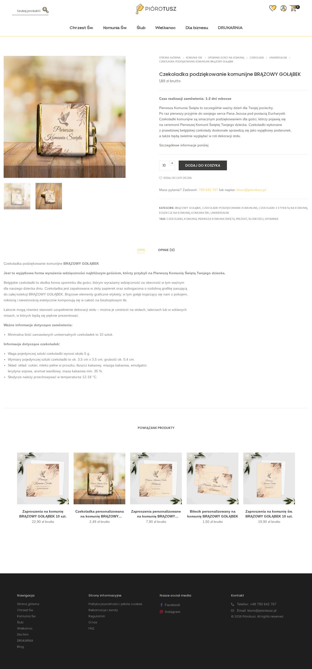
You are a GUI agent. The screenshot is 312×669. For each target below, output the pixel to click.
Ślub (20, 622)
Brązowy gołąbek (188, 208)
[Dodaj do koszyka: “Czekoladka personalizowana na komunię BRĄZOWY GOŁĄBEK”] (99, 500)
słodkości (255, 219)
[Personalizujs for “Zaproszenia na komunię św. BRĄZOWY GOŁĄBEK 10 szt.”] (269, 500)
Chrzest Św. (25, 610)
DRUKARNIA (25, 641)
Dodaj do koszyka (202, 165)
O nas (92, 622)
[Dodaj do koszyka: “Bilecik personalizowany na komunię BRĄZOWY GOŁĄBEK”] (212, 500)
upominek (272, 219)
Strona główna (170, 58)
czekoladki (174, 219)
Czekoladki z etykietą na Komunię (283, 208)
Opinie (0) (166, 250)
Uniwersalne (278, 58)
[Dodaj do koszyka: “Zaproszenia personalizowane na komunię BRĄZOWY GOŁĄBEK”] (156, 500)
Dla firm (23, 634)
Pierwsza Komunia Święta (216, 219)
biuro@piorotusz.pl (251, 190)
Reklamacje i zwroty (103, 610)
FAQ (91, 628)
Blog (20, 647)
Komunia (190, 219)
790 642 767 (208, 190)
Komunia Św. (194, 58)
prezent (241, 219)
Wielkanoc (25, 628)
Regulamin (96, 616)
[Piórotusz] (156, 12)
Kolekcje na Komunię (174, 213)
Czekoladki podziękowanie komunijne (229, 208)
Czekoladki (257, 58)
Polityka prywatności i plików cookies (115, 604)
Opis (141, 250)
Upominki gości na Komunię (226, 58)
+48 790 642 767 (263, 604)
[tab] (141, 250)
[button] (118, 117)
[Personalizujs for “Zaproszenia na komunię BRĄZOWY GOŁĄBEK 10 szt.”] (43, 500)
